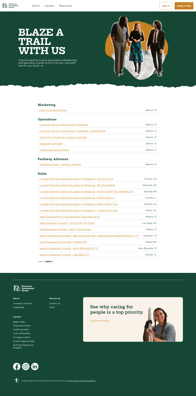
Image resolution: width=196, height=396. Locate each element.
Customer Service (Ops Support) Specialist (63, 124)
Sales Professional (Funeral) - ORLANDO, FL (64, 254)
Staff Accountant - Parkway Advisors (60, 164)
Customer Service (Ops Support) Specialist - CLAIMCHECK (72, 131)
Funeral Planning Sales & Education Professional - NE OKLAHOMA (77, 185)
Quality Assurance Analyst (54, 150)
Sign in (166, 5)
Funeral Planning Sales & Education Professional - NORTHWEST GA (78, 204)
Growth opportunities (23, 341)
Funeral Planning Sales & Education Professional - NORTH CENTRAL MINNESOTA (86, 191)
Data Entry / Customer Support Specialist (63, 137)
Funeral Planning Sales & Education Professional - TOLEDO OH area (78, 210)
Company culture (21, 337)
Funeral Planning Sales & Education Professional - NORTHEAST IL (77, 198)
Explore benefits (99, 320)
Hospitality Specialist (51, 143)
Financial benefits (22, 325)
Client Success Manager (53, 110)
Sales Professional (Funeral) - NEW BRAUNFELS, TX (68, 248)
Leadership (18, 307)
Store (52, 307)
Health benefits (21, 329)
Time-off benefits (21, 333)
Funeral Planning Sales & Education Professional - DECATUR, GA (76, 179)
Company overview (22, 303)
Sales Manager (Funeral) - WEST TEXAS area (64, 229)
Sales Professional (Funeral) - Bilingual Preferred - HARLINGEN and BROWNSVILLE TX (89, 235)
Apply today (184, 5)
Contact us (54, 303)
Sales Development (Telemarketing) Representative (69, 217)
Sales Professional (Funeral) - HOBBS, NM (63, 242)
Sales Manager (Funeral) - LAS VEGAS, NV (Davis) (67, 223)
